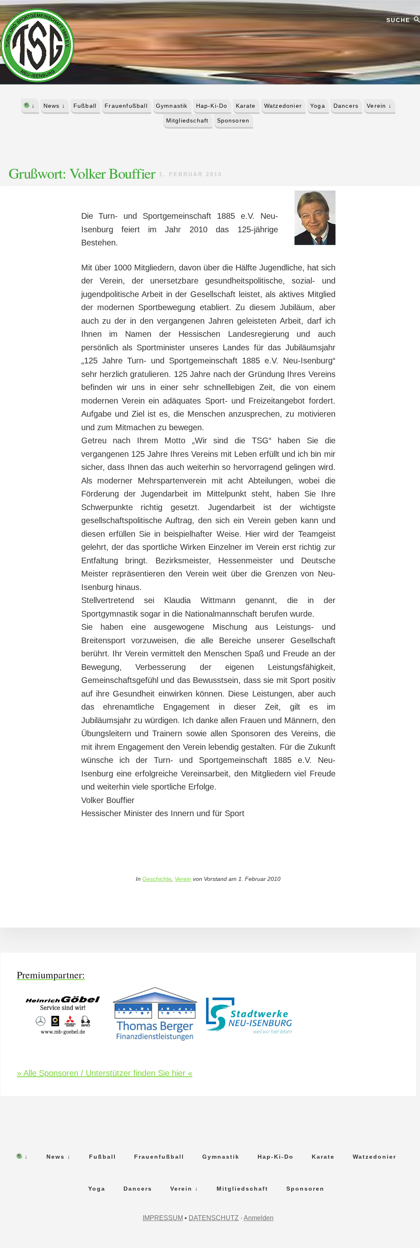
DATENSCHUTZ (214, 1217)
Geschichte (156, 879)
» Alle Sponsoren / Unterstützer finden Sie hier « (104, 1073)
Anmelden (259, 1217)
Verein (183, 879)
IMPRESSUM (163, 1217)
